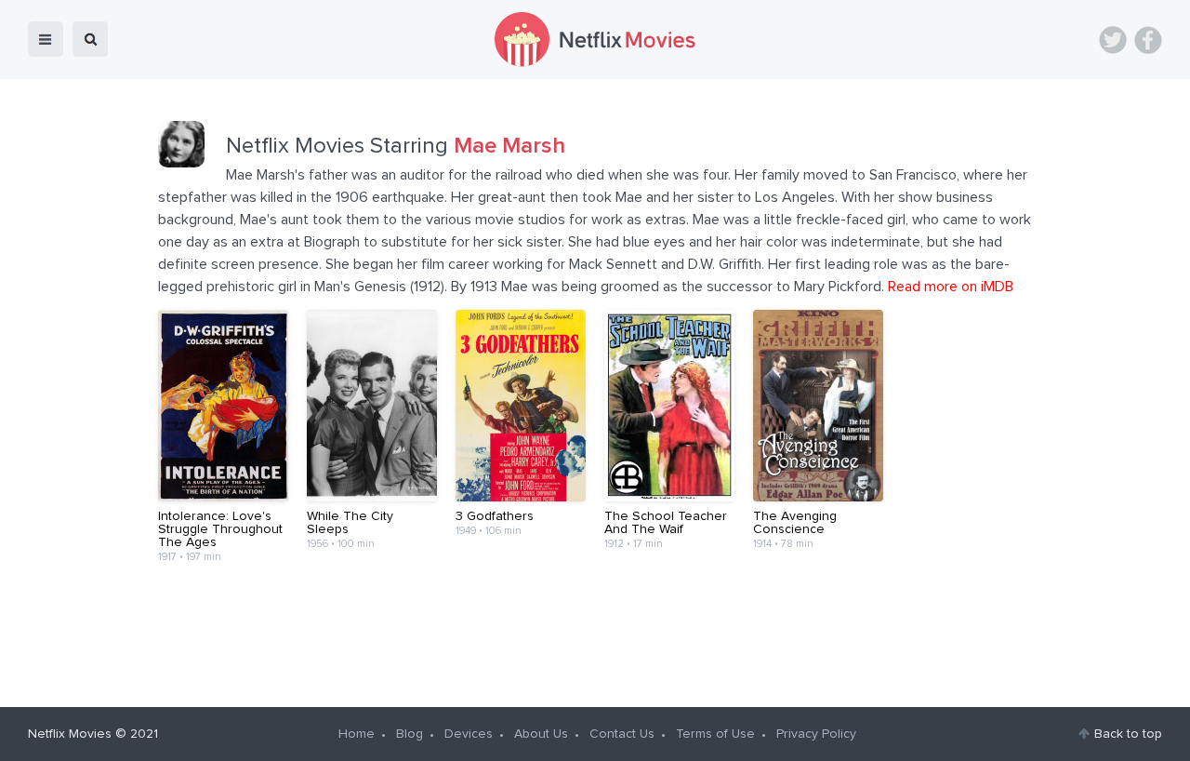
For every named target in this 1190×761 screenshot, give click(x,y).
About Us (541, 734)
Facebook (1148, 40)
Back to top (1128, 734)
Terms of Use (715, 734)
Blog (409, 734)
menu (45, 39)
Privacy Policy (816, 734)
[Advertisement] (595, 621)
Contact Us (621, 734)
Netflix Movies (70, 734)
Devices (468, 734)
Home (356, 734)
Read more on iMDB (950, 286)
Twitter (1113, 40)
